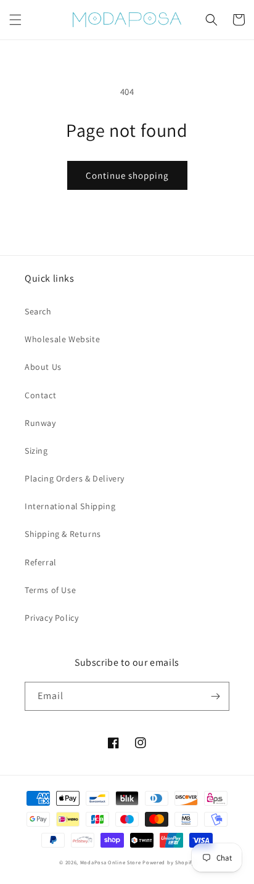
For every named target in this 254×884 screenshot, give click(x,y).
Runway (40, 422)
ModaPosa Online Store (110, 862)
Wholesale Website (62, 339)
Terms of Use (50, 589)
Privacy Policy (51, 617)
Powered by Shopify (168, 862)
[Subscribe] (215, 696)
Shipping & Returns (63, 533)
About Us (43, 366)
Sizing (36, 450)
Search (38, 311)
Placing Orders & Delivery (75, 478)
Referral (41, 562)
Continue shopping (127, 175)
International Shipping (70, 506)
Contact (40, 395)
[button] (15, 19)
